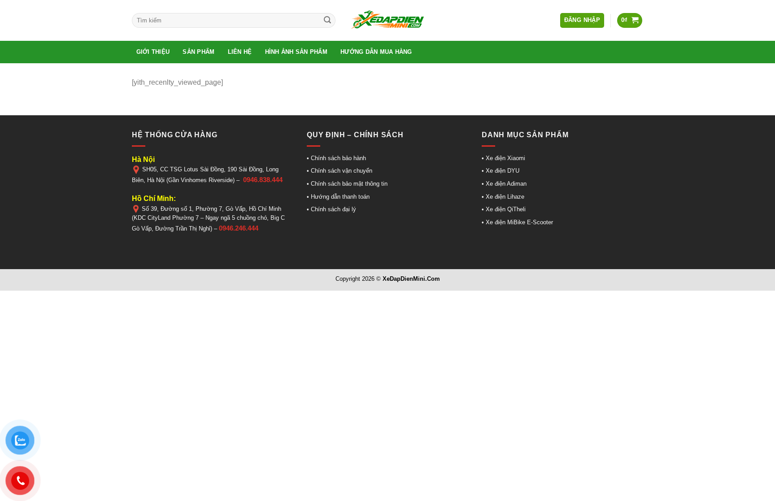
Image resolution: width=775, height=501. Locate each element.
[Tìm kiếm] (327, 20)
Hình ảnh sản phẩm (296, 51)
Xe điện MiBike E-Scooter (518, 222)
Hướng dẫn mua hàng (376, 51)
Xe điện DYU (502, 170)
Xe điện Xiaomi (505, 158)
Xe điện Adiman (506, 183)
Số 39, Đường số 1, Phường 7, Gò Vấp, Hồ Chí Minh (211, 208)
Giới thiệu (153, 51)
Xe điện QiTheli (505, 209)
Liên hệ (240, 51)
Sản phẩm (198, 51)
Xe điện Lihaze (504, 196)
